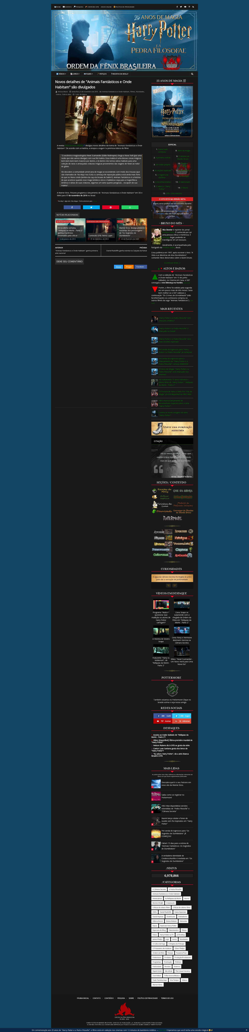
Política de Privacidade (125, 7)
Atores (186, 898)
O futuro (184, 187)
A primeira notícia (163, 157)
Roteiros (177, 966)
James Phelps (157, 939)
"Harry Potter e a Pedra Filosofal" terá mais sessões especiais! (175, 340)
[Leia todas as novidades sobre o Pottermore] (173, 518)
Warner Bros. (157, 985)
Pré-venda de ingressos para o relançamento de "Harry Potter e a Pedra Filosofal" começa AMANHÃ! (173, 361)
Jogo (167, 939)
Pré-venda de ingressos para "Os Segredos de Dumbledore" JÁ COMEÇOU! (175, 833)
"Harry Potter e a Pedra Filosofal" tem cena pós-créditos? (175, 319)
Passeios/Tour (181, 953)
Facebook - (140, 267)
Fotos (120, 221)
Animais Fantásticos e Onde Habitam (115, 92)
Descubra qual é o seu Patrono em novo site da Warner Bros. (176, 783)
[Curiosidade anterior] (168, 585)
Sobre (131, 998)
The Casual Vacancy (182, 971)
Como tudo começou (163, 150)
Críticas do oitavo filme (161, 907)
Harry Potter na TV (167, 935)
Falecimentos (174, 930)
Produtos (167, 957)
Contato (68, 7)
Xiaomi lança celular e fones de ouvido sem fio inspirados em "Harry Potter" (177, 821)
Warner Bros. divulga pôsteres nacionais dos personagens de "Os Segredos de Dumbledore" (132, 232)
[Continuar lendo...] (172, 263)
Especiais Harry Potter (168, 926)
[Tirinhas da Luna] (162, 504)
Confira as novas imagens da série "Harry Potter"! (173, 413)
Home (59, 7)
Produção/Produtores (183, 957)
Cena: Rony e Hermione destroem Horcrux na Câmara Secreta (182, 640)
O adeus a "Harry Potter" (163, 187)
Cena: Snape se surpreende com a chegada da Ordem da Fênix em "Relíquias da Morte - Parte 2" (181, 617)
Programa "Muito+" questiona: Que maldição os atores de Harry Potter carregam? (161, 617)
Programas (157, 962)
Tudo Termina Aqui (160, 980)
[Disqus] (101, 301)
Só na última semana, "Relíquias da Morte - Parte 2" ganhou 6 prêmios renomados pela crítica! (70, 232)
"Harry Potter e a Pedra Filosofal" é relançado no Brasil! (173, 329)
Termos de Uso (167, 998)
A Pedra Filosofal (175, 889)
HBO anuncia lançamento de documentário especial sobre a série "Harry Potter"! (174, 403)
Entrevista (183, 921)
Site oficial (168, 971)
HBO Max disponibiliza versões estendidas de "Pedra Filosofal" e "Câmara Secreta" (175, 808)
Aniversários (157, 898)
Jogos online (106, 7)
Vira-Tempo (174, 980)
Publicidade (157, 966)
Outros (58, 94)
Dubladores (182, 917)
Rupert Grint (157, 971)
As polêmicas (184, 170)
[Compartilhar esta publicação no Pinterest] (110, 207)
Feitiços (103, 74)
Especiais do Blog (159, 930)
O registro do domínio (162, 176)
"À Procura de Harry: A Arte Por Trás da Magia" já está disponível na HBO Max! (175, 392)
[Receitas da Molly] (162, 491)
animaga (166, 237)
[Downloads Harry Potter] (162, 511)
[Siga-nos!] (181, 7)
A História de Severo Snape (161, 640)
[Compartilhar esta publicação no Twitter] (91, 207)
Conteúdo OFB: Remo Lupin (100, 235)
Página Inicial (83, 998)
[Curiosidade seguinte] (174, 585)
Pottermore (157, 957)
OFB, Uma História (174, 193)
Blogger (129, 267)
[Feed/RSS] (193, 7)
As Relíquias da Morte (65, 221)
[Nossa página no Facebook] (177, 7)
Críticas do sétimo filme (181, 907)
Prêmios (178, 962)
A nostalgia (184, 176)
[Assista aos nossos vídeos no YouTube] (185, 7)
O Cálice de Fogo (159, 944)
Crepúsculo (170, 903)
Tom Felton (157, 976)
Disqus (118, 267)
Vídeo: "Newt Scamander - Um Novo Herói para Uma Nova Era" (182, 661)
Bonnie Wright (158, 903)
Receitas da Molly (120, 74)
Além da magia (184, 150)
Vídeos (62, 74)
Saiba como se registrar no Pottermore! (173, 796)
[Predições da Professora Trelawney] (184, 504)
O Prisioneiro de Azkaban (162, 948)
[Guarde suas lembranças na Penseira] (184, 491)
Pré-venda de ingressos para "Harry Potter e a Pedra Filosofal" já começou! (175, 350)
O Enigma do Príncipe (176, 944)
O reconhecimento (163, 182)
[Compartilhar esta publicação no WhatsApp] (130, 207)
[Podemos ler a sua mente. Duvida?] (184, 497)
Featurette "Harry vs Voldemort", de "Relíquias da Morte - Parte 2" (161, 662)
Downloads (171, 917)
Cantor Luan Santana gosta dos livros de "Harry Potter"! (169, 749)
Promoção (168, 962)
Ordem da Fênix (158, 953)
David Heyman (158, 917)
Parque (170, 953)
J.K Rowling (181, 935)
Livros (75, 74)
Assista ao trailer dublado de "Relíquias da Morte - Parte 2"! (169, 736)
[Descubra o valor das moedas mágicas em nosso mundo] (184, 511)
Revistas (168, 966)
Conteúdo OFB (93, 7)
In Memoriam (184, 182)
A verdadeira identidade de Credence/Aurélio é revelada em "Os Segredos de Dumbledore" (177, 858)
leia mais (162, 1030)
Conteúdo (109, 998)
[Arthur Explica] (162, 497)
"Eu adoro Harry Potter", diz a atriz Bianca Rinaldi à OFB (170, 755)
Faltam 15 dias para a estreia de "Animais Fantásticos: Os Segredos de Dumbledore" (176, 846)
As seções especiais (163, 170)
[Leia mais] (187, 283)
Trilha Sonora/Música (172, 976)
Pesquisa (79, 7)
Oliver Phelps (179, 948)
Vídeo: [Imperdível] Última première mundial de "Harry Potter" (171, 741)
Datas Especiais (180, 912)
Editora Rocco (158, 921)
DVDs (155, 912)
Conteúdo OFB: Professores (98, 221)
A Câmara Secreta (159, 889)
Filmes (88, 74)
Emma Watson (171, 921)
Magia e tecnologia (183, 164)
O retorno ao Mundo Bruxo (183, 157)
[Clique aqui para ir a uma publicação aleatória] (172, 428)
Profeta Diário (168, 232)
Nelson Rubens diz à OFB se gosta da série (170, 745)
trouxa (95, 201)
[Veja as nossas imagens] (189, 7)
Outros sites (66, 94)
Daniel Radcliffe (165, 912)
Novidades (140, 92)
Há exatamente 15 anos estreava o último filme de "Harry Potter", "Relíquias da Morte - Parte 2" (176, 382)
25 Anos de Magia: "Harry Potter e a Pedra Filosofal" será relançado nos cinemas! (174, 372)
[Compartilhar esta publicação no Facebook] (72, 207)
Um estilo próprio (163, 164)
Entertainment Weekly (74, 145)
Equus (155, 926)
